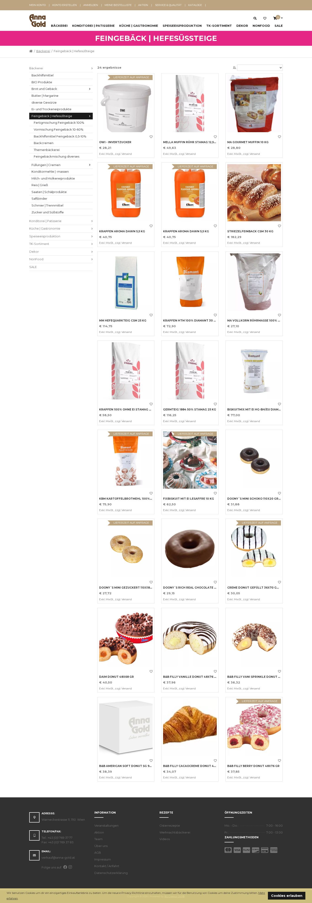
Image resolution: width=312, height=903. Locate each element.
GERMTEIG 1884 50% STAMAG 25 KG (189, 409)
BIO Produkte (42, 82)
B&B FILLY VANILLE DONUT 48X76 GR (190, 676)
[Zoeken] (255, 18)
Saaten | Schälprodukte (49, 192)
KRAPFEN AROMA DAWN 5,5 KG (122, 231)
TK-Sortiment (219, 25)
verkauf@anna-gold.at (58, 857)
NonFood (261, 25)
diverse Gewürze (44, 102)
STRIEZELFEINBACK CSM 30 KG (250, 231)
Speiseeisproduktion (182, 25)
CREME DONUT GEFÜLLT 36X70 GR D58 (256, 587)
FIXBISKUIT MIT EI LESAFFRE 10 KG (188, 498)
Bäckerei (59, 25)
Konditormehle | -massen (50, 171)
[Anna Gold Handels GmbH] (37, 20)
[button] (19, 898)
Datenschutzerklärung (111, 873)
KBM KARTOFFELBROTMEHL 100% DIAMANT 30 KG (136, 498)
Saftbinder (39, 198)
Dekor (242, 25)
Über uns (101, 846)
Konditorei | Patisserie (93, 25)
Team (98, 839)
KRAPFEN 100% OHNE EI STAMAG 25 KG (128, 409)
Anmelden (90, 5)
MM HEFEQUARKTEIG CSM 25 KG (122, 320)
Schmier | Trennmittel (47, 205)
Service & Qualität (168, 5)
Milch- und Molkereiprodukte (53, 178)
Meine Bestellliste (118, 5)
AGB (97, 852)
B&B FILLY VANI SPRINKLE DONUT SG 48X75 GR (262, 676)
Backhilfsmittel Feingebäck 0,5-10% (60, 136)
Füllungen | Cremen (46, 165)
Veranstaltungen (106, 825)
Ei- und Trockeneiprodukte (51, 109)
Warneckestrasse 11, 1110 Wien (63, 819)
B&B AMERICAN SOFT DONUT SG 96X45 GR (130, 766)
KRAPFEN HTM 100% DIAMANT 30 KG (190, 320)
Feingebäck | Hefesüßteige (52, 116)
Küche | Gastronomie (138, 25)
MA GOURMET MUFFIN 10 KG (248, 142)
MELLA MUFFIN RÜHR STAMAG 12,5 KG (191, 142)
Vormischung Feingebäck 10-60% (58, 129)
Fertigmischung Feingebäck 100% (59, 122)
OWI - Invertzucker (115, 142)
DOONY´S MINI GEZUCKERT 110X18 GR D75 (130, 587)
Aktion (143, 5)
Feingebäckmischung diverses (56, 156)
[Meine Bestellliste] (264, 18)
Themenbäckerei (47, 150)
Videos (164, 839)
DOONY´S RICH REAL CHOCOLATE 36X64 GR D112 (199, 587)
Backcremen (43, 143)
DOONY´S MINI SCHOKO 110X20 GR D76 (256, 498)
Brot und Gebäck (44, 89)
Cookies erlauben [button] (286, 896)
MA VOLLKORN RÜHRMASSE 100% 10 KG (256, 320)
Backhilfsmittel (42, 75)
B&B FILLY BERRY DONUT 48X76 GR (253, 766)
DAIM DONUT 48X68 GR (116, 676)
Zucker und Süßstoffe (48, 212)
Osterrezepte (169, 825)
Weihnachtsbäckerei (174, 832)
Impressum (102, 859)
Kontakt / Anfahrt (106, 866)
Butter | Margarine (45, 95)
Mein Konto (37, 5)
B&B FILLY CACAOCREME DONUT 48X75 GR (194, 766)
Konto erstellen (64, 5)
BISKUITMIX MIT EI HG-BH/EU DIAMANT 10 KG (260, 409)
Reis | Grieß (40, 185)
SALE (279, 25)
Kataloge (195, 5)
